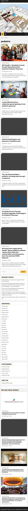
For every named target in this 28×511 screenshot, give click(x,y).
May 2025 (4, 325)
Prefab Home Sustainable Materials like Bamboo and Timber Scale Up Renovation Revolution (13, 471)
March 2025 (4, 329)
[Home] (2, 34)
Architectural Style (5, 366)
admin (11, 71)
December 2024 (5, 335)
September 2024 (5, 342)
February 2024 (5, 357)
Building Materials (5, 369)
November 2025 (5, 312)
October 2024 (4, 340)
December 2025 (5, 310)
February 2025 (5, 331)
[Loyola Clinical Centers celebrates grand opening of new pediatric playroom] (14, 89)
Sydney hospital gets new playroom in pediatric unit (11, 140)
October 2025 (4, 314)
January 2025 (4, 333)
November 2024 (5, 338)
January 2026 (4, 308)
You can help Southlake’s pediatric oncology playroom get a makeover (13, 176)
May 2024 (4, 350)
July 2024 (4, 346)
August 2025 (4, 319)
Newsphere (18, 509)
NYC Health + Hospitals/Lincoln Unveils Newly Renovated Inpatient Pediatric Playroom (13, 67)
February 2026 (5, 306)
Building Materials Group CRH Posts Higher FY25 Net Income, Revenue (13, 413)
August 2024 (4, 344)
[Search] (26, 34)
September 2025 (5, 316)
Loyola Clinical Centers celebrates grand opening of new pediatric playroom (14, 104)
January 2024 (4, 359)
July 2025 (4, 321)
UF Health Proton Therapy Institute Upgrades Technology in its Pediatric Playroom (14, 213)
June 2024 (4, 348)
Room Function (5, 373)
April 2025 (4, 327)
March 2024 (4, 354)
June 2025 (4, 323)
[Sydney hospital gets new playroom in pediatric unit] (14, 126)
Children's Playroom (5, 62)
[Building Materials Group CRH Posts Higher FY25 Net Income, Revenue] (14, 400)
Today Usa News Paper (7, 383)
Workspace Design (6, 375)
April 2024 (4, 352)
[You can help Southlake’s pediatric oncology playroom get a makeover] (14, 161)
